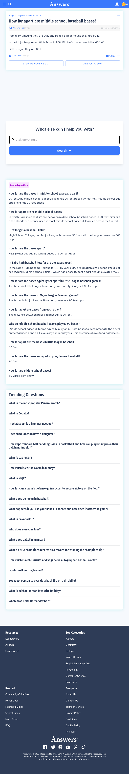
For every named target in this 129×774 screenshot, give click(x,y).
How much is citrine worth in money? (32, 468)
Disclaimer (71, 719)
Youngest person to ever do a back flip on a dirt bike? (42, 580)
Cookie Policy (73, 725)
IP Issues (71, 731)
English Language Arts (78, 663)
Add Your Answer (92, 63)
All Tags (9, 644)
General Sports (34, 15)
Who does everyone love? (25, 529)
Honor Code (11, 700)
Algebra (70, 638)
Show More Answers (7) (36, 63)
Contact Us (72, 700)
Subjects (13, 15)
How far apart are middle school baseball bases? (52, 21)
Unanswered (12, 651)
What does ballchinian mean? (27, 540)
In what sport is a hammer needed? (31, 424)
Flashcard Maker (14, 706)
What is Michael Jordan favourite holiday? (35, 591)
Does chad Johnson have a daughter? (32, 434)
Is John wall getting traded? (26, 570)
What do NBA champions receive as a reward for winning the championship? (56, 550)
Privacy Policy (73, 713)
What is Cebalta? (19, 413)
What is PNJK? (17, 478)
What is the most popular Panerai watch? (34, 403)
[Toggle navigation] (4, 4)
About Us (71, 694)
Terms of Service (75, 706)
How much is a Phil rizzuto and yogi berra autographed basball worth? (53, 560)
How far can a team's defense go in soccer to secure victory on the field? (54, 488)
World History (73, 657)
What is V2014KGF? (20, 458)
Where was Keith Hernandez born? (30, 601)
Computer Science (76, 675)
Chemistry (71, 644)
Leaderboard (12, 638)
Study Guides (12, 713)
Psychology (72, 669)
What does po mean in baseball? (29, 499)
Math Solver (11, 719)
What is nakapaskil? (21, 519)
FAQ (7, 725)
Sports (22, 15)
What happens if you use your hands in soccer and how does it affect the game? (58, 509)
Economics (71, 682)
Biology (70, 651)
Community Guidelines (17, 694)
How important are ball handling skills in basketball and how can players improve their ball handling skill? (63, 445)
